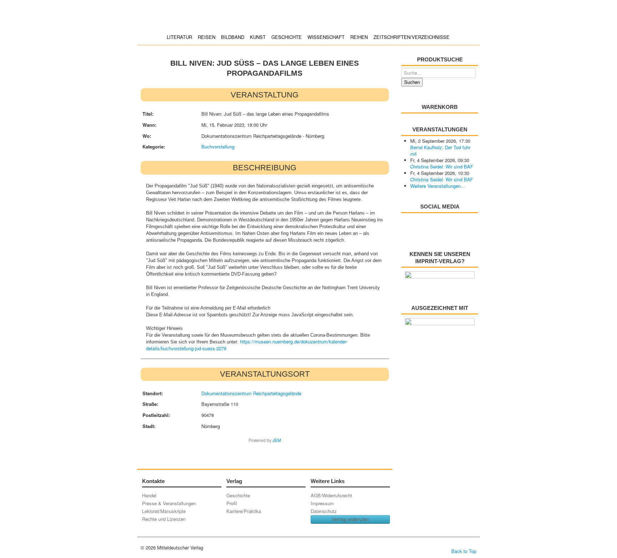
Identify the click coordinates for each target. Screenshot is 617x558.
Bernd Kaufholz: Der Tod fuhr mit (440, 150)
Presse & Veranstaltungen (169, 503)
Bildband (232, 37)
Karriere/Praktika (243, 511)
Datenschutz (324, 511)
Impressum (322, 503)
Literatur (179, 37)
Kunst (258, 37)
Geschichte (286, 37)
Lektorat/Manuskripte (164, 511)
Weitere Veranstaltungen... (437, 185)
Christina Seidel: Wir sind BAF (441, 166)
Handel (149, 495)
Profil (231, 503)
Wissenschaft (326, 37)
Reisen (206, 37)
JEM (276, 440)
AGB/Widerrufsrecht (331, 495)
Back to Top (463, 551)
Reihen (359, 37)
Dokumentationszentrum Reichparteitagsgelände (251, 393)
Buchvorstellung (218, 146)
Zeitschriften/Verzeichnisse (411, 37)
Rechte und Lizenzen (164, 519)
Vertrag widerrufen (350, 519)
